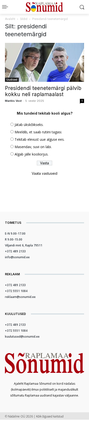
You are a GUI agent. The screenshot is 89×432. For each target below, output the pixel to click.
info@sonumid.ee (17, 257)
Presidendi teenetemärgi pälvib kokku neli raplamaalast (43, 91)
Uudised (11, 79)
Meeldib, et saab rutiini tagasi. (38, 132)
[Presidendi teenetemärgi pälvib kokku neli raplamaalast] (44, 62)
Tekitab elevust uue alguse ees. (40, 139)
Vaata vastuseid (44, 173)
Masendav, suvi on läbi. (33, 146)
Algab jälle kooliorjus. (31, 154)
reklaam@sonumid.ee (20, 297)
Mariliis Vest (13, 101)
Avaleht (10, 19)
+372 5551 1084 (16, 291)
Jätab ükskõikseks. (29, 124)
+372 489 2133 (15, 251)
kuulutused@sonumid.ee (22, 336)
